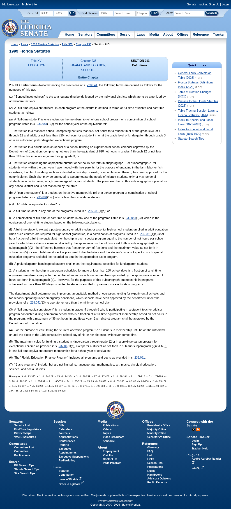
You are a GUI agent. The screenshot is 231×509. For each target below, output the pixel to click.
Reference (201, 34)
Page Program (112, 463)
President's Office (158, 425)
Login (225, 4)
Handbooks (154, 474)
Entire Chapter (88, 77)
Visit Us (108, 455)
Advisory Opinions (159, 478)
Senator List (22, 425)
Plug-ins (193, 455)
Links (150, 459)
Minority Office (156, 433)
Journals (64, 433)
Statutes (64, 471)
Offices (182, 34)
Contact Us (110, 459)
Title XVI (67, 44)
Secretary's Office (159, 437)
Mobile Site (29, 4)
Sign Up (214, 4)
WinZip (196, 468)
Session (126, 34)
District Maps (22, 433)
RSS (198, 429)
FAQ (150, 451)
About (168, 34)
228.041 (92, 85)
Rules (151, 471)
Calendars (65, 429)
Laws (141, 34)
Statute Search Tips (191, 138)
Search (169, 13)
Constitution (66, 474)
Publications (111, 425)
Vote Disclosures (25, 437)
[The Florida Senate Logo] (27, 28)
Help (150, 455)
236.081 (42, 124)
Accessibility (126, 501)
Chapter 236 (83, 44)
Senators (85, 34)
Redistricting (67, 460)
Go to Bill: (33, 13)
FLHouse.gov (11, 4)
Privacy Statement (108, 501)
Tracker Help (200, 448)
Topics (107, 433)
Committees (106, 34)
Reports (64, 445)
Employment (111, 451)
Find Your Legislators (27, 429)
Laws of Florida (69, 479)
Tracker (219, 34)
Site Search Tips (24, 473)
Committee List (24, 447)
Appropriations (68, 437)
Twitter (193, 429)
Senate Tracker (198, 437)
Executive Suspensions (74, 456)
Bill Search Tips (24, 465)
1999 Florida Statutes (45, 44)
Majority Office (156, 429)
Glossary (153, 447)
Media (154, 34)
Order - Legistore (70, 484)
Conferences (67, 441)
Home (69, 34)
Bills (61, 425)
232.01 (63, 346)
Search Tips (155, 463)
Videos (107, 429)
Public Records (157, 482)
